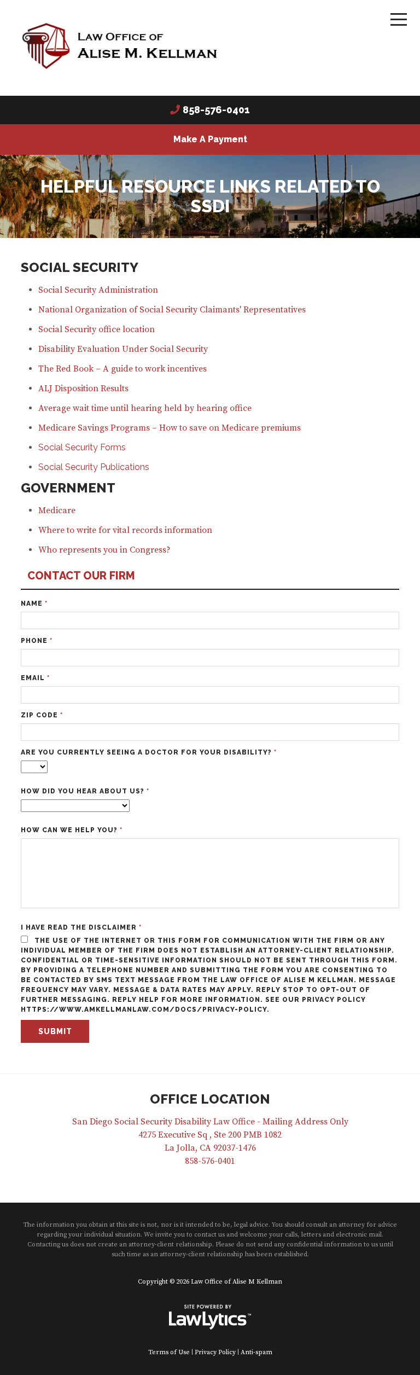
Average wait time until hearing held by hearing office (145, 408)
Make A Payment (210, 139)
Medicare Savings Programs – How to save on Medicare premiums (169, 427)
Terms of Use (169, 1352)
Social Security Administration (98, 290)
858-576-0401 (216, 109)
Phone (36, 641)
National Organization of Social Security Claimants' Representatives (172, 309)
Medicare (56, 510)
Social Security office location (96, 329)
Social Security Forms (82, 447)
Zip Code (42, 715)
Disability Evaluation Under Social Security (123, 349)
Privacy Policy (215, 1352)
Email (35, 678)
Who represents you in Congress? (104, 549)
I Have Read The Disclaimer (81, 927)
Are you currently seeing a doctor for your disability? (149, 752)
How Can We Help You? (71, 830)
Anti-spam (256, 1352)
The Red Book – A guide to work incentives (122, 368)
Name (34, 603)
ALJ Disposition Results (86, 388)
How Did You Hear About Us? (85, 791)
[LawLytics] (210, 1317)
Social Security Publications (93, 467)
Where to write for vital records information (125, 530)
